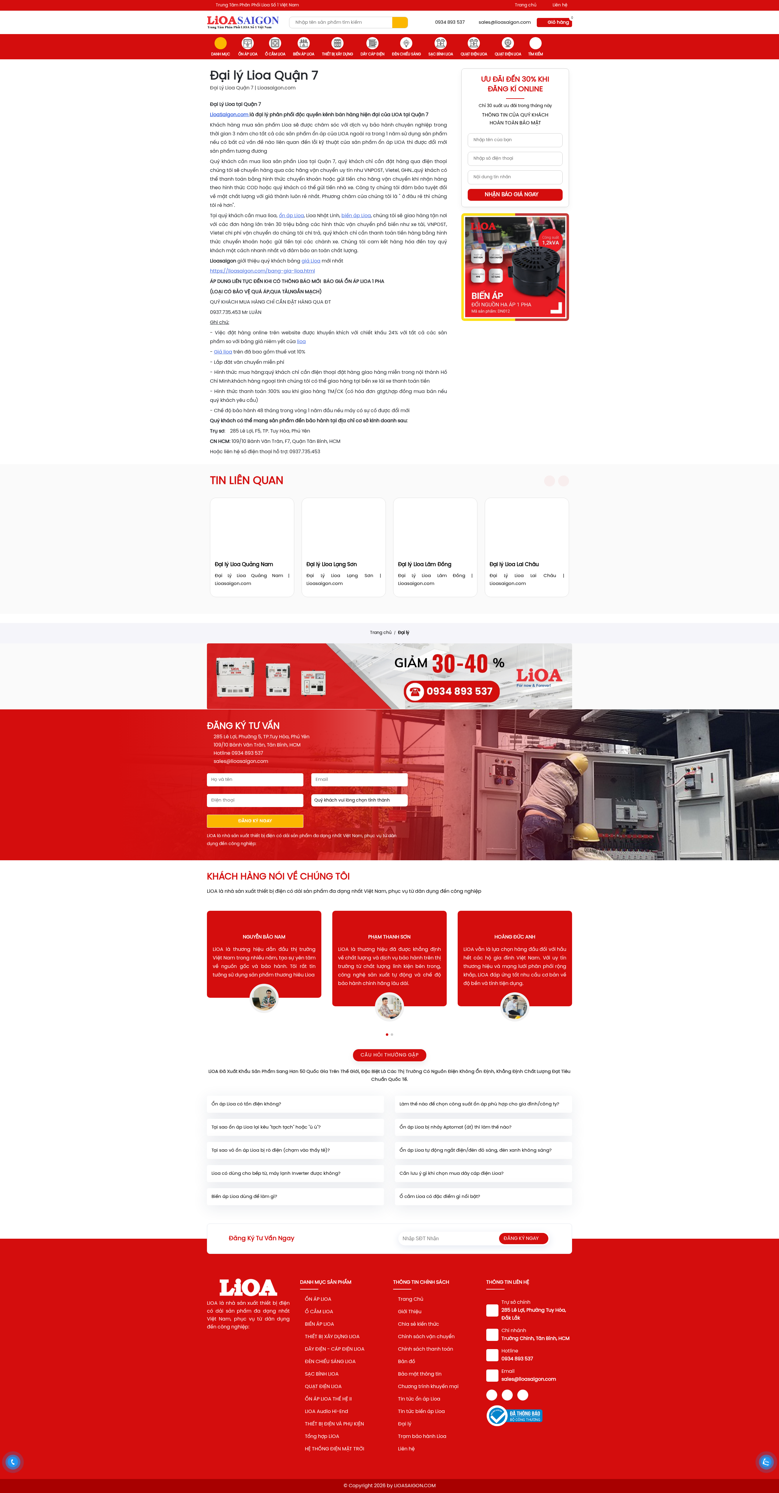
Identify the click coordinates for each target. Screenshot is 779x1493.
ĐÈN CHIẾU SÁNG (406, 54)
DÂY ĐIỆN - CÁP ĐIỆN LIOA (335, 1349)
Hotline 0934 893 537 (238, 753)
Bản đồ (407, 1361)
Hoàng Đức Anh (504, 937)
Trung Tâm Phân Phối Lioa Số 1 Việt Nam (257, 5)
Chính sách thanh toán (425, 1349)
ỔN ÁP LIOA (247, 54)
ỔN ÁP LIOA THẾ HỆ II (328, 1399)
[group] (389, 676)
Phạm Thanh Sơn (379, 937)
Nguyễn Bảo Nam (253, 937)
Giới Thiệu (409, 1311)
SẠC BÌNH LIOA (440, 54)
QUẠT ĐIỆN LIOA (474, 54)
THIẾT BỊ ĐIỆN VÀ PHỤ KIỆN (334, 1424)
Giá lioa (223, 352)
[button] (549, 480)
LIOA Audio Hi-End (326, 1411)
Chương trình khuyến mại (428, 1386)
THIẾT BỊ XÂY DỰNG (337, 54)
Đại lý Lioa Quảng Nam (244, 564)
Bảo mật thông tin (420, 1374)
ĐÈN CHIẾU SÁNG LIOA (330, 1361)
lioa (301, 341)
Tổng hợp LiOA (322, 1436)
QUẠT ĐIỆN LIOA (323, 1386)
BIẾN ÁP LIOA (303, 54)
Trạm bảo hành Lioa (422, 1436)
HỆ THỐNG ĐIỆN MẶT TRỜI (334, 1449)
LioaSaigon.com (230, 114)
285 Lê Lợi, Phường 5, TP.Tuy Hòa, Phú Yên (261, 737)
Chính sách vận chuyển (426, 1336)
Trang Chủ (410, 1299)
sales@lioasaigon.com (505, 22)
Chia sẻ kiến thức (418, 1324)
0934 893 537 (450, 22)
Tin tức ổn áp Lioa (420, 1399)
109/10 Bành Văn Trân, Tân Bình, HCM (257, 745)
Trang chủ (525, 5)
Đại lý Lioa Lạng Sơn (331, 564)
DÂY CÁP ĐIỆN (372, 54)
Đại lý (403, 633)
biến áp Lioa (356, 215)
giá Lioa (311, 261)
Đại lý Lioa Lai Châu (514, 564)
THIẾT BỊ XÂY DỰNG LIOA (332, 1336)
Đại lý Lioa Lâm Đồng (424, 564)
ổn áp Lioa (291, 215)
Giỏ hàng (558, 22)
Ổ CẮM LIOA (275, 54)
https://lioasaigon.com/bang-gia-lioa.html (262, 271)
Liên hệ (560, 5)
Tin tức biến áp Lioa (421, 1411)
